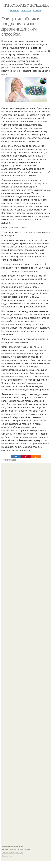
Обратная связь (7, 856)
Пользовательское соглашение (20, 849)
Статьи (37, 10)
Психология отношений (26, 5)
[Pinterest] (26, 456)
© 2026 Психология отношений (12, 846)
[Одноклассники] (36, 456)
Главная (14, 10)
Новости (26, 10)
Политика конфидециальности (12, 853)
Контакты (5, 849)
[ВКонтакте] (16, 456)
